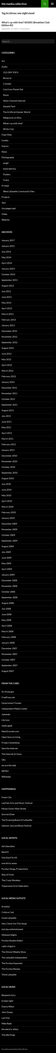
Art (3, 61)
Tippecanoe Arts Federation (15, 886)
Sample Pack (9, 106)
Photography (8, 157)
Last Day (6, 1017)
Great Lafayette (9, 918)
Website (5, 219)
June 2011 (7, 421)
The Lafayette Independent (14, 957)
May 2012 (6, 359)
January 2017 (8, 240)
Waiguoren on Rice (12, 117)
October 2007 (8, 659)
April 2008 (7, 625)
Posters (6, 174)
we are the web (9, 765)
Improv (5, 146)
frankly (5, 140)
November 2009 (9, 529)
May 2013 (6, 302)
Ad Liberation (8, 846)
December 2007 (9, 648)
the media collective (14, 4)
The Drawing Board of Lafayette (17, 820)
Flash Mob (7, 134)
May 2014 (6, 257)
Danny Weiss (8, 1006)
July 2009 (6, 552)
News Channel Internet (14, 100)
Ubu (4, 759)
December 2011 (9, 387)
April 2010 (7, 501)
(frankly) (6, 906)
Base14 (5, 852)
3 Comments (24, 29)
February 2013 (9, 319)
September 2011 (9, 404)
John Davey (7, 1012)
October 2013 (8, 274)
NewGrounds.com (10, 731)
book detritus (9, 168)
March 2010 (7, 506)
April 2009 (7, 569)
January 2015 (8, 246)
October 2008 (8, 591)
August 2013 (8, 285)
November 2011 (9, 393)
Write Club (8, 129)
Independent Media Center (14, 708)
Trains (6, 180)
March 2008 (7, 631)
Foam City (7, 797)
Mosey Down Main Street (14, 808)
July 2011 (6, 416)
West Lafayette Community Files (18, 191)
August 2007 (8, 671)
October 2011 (8, 399)
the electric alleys (10, 1029)
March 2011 (7, 438)
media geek (7, 725)
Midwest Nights (9, 935)
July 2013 (6, 291)
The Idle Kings (8, 1034)
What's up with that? (13, 123)
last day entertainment (12, 929)
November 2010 (9, 461)
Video (4, 214)
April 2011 (7, 433)
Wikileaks (6, 776)
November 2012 (9, 336)
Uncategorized (9, 208)
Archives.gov (8, 691)
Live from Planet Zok (13, 89)
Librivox (5, 720)
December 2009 (9, 523)
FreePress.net (8, 697)
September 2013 (9, 280)
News (4, 151)
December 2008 (9, 580)
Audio (4, 66)
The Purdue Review (11, 969)
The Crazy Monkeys (11, 880)
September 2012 (9, 342)
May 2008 (6, 620)
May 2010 (6, 495)
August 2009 (8, 546)
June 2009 (7, 557)
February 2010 (9, 512)
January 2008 (8, 642)
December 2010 (9, 455)
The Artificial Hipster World (16, 112)
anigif (6, 163)
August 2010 (8, 478)
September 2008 (9, 597)
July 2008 (6, 608)
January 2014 (8, 268)
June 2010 (7, 489)
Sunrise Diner (8, 814)
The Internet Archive (11, 754)
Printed (5, 185)
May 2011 (6, 427)
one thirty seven (9, 863)
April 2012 (7, 365)
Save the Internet (10, 748)
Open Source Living (11, 737)
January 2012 (8, 382)
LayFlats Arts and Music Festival (17, 803)
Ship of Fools (8, 874)
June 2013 (7, 297)
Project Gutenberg (10, 742)
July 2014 (6, 251)
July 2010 (6, 484)
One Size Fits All (9, 857)
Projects (6, 197)
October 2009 (8, 535)
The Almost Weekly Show (14, 952)
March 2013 (7, 314)
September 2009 (9, 540)
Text (4, 202)
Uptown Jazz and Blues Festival (16, 825)
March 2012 (7, 370)
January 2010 (8, 518)
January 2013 (8, 325)
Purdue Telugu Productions (15, 869)
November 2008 (9, 586)
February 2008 (9, 637)
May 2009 (6, 563)
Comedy (7, 83)
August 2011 (8, 410)
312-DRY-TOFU (10, 72)
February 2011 (9, 444)
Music (6, 95)
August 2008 (8, 603)
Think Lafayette (9, 974)
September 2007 (9, 665)
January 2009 (8, 574)
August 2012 (8, 348)
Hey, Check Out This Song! (14, 923)
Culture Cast (8, 912)
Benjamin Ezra (8, 995)
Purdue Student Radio (12, 940)
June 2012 (7, 353)
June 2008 (7, 614)
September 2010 (9, 472)
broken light (7, 1000)
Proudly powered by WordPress (15, 1049)
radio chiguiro (8, 946)
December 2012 (9, 331)
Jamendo (6, 714)
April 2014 (7, 263)
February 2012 (9, 376)
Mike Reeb (7, 1023)
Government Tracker (11, 703)
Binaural (7, 78)
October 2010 (8, 467)
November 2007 (9, 654)
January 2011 (8, 450)
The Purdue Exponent (12, 963)
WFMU (5, 771)
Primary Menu (52, 4)
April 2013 (7, 308)
